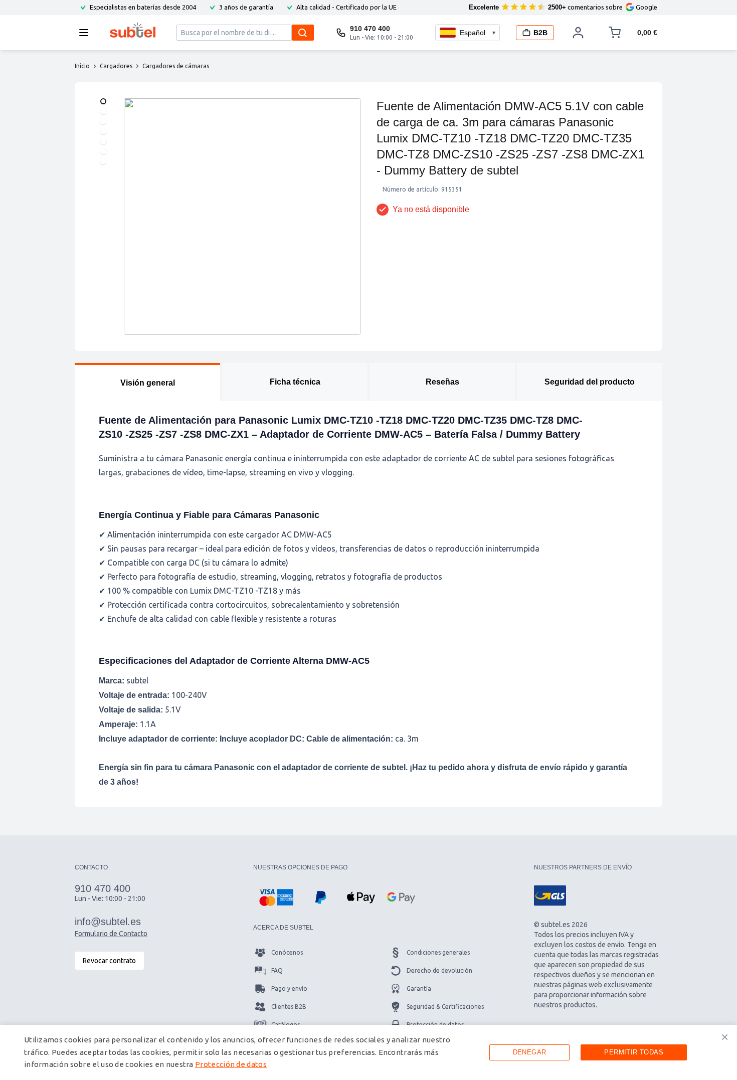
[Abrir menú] (87, 33)
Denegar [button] (529, 1052)
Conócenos (287, 952)
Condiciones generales (438, 952)
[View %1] (103, 101)
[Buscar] (303, 33)
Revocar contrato (109, 961)
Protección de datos (231, 1064)
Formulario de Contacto (111, 934)
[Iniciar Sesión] (578, 33)
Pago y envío (289, 988)
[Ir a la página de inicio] (132, 30)
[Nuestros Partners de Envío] (550, 895)
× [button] (724, 1036)
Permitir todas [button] (633, 1052)
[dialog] (368, 1052)
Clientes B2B (288, 1006)
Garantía (419, 988)
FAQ (277, 970)
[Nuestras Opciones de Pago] (276, 897)
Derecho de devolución (439, 970)
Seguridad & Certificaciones (445, 1006)
